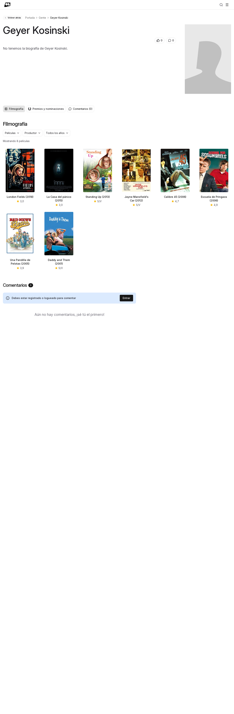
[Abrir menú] (227, 4)
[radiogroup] (34, 109)
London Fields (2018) (20, 196)
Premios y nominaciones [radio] (48, 108)
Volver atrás (14, 17)
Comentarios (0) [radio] (83, 108)
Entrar (126, 298)
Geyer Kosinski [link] (59, 17)
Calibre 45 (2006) (175, 196)
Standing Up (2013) (98, 196)
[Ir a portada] (7, 5)
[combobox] (12, 133)
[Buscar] (221, 5)
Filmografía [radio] (16, 108)
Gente (42, 17)
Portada (30, 17)
